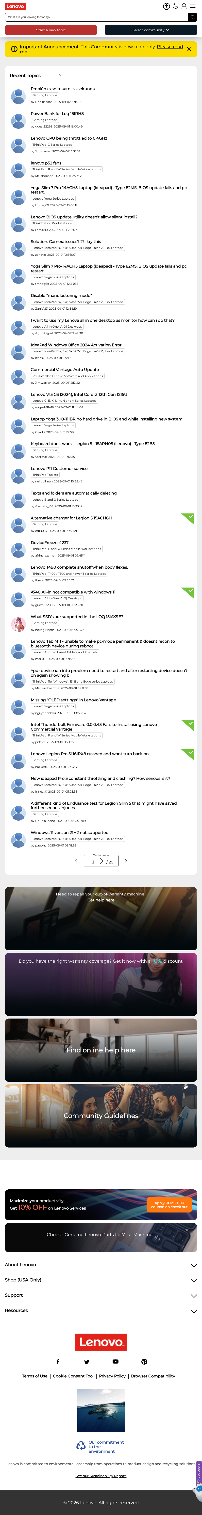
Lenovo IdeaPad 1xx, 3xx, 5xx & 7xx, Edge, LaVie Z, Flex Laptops (78, 248)
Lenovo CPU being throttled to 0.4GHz (69, 138)
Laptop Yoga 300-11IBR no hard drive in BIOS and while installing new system (107, 419)
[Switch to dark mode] (175, 6)
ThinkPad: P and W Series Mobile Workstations (67, 169)
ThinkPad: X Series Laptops (52, 144)
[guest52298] (18, 121)
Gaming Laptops (45, 95)
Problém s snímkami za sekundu (63, 89)
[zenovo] (18, 249)
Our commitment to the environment (106, 1447)
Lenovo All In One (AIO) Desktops (57, 326)
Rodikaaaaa (43, 102)
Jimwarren (43, 151)
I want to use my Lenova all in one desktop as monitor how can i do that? (103, 320)
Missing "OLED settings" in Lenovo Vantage (73, 700)
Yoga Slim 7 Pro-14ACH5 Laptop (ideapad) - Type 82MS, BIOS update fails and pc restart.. (109, 190)
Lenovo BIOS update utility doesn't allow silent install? (84, 217)
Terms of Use (35, 1376)
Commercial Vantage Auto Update (65, 369)
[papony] (18, 840)
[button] (166, 6)
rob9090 (41, 230)
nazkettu (41, 767)
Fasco (39, 580)
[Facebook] (58, 1362)
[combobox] (101, 17)
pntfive (40, 742)
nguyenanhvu (45, 713)
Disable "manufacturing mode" (61, 295)
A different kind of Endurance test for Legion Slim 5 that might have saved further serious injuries (104, 805)
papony (41, 845)
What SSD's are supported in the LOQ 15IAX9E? (77, 617)
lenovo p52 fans (46, 163)
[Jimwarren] (18, 146)
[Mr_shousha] (18, 170)
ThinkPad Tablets (45, 475)
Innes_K (41, 791)
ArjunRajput (44, 333)
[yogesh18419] (18, 402)
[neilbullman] (18, 476)
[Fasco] (18, 575)
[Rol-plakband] (18, 813)
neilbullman (44, 481)
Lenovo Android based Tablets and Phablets (65, 652)
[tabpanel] (101, 468)
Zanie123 (41, 308)
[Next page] (125, 860)
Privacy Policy (112, 1376)
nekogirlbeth (44, 630)
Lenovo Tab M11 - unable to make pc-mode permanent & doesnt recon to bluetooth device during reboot (103, 643)
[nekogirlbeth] (18, 624)
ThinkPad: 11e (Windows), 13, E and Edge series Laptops (73, 681)
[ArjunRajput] (18, 328)
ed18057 (41, 531)
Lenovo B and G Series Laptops (55, 499)
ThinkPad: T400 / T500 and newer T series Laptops (69, 573)
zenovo (40, 254)
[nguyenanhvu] (18, 707)
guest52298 (43, 126)
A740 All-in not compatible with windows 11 (73, 592)
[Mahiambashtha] (18, 680)
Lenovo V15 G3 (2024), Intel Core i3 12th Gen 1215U (79, 394)
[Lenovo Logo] (17, 6)
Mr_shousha (44, 176)
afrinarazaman (45, 555)
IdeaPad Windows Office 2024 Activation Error (76, 345)
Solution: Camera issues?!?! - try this (66, 241)
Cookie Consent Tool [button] (73, 1376)
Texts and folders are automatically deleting (74, 493)
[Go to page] (101, 861)
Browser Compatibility (153, 1376)
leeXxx (39, 358)
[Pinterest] (144, 1362)
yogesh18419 (44, 407)
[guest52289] (18, 599)
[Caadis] (18, 426)
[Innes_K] (18, 786)
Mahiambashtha (47, 688)
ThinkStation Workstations (52, 223)
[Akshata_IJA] (18, 501)
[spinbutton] (93, 862)
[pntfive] (18, 734)
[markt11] (18, 651)
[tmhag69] (18, 197)
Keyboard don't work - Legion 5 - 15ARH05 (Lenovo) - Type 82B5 (93, 444)
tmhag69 (42, 205)
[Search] (192, 17)
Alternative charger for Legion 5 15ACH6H (71, 518)
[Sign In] (184, 6)
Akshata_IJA (44, 506)
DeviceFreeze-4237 (49, 543)
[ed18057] (18, 525)
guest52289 (43, 605)
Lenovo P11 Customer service (59, 468)
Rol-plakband (45, 821)
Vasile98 (41, 457)
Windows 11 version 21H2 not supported (70, 832)
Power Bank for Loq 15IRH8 (57, 114)
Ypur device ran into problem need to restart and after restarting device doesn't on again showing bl (109, 673)
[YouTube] (115, 1362)
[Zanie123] (18, 303)
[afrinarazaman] (18, 550)
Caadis (40, 432)
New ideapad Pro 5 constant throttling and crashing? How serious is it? (100, 778)
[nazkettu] (18, 761)
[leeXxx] (18, 352)
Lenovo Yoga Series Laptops (53, 198)
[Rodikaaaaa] (18, 96)
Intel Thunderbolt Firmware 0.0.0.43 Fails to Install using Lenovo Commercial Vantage (94, 726)
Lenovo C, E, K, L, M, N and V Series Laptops (64, 400)
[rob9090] (18, 224)
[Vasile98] (18, 451)
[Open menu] (192, 6)
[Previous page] (76, 860)
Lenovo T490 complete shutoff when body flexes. (79, 567)
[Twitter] (87, 1362)
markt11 (40, 659)
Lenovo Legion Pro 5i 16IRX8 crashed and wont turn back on (90, 754)
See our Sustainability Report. (101, 1476)
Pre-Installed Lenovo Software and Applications (68, 376)
